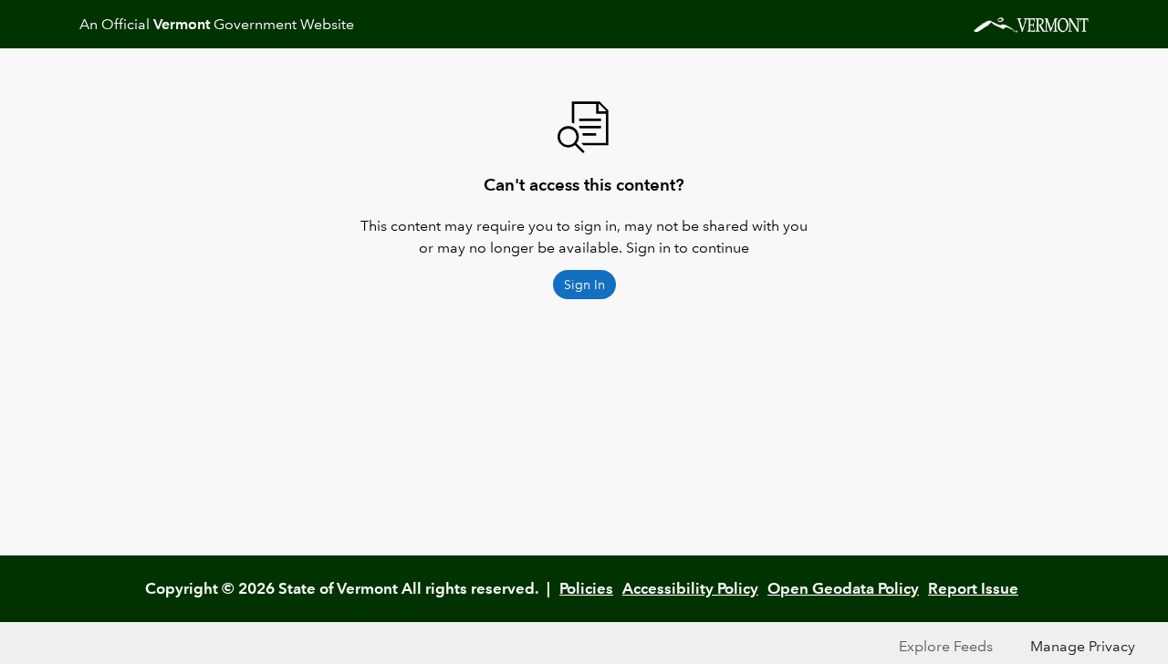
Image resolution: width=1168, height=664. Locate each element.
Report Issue (973, 588)
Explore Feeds (946, 646)
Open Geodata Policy (843, 588)
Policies (586, 588)
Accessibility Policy (690, 588)
